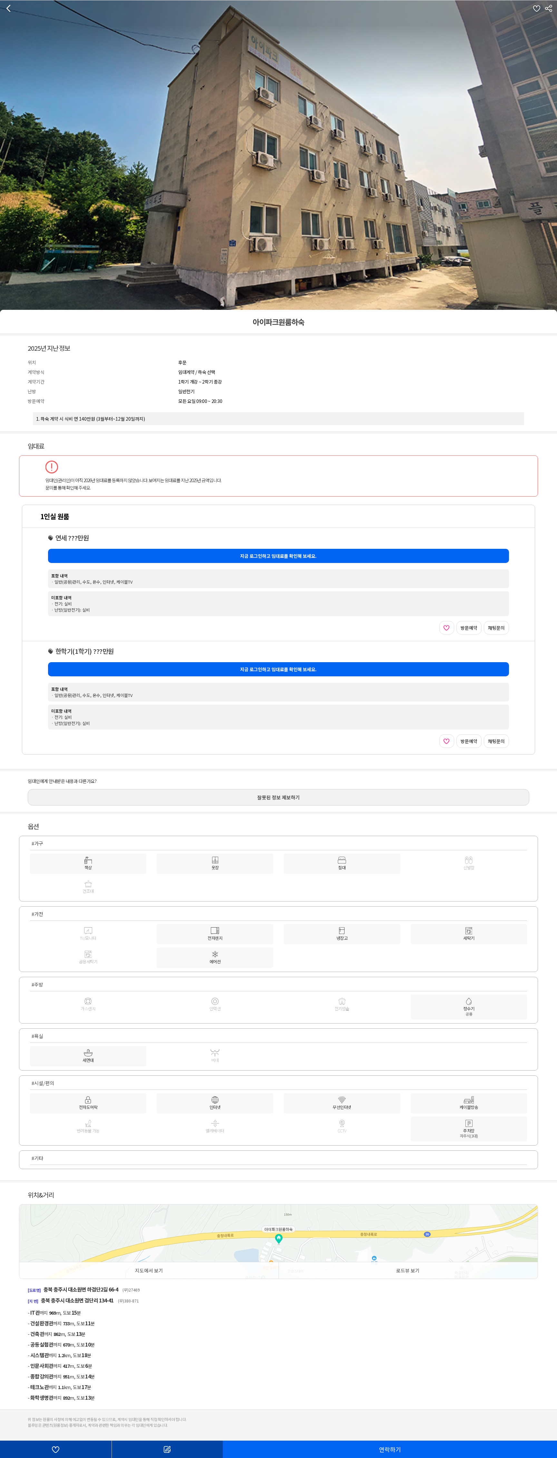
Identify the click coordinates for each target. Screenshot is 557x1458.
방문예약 (469, 627)
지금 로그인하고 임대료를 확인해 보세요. (278, 556)
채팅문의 (496, 627)
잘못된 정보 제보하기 (278, 797)
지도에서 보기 (149, 1270)
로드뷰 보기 (408, 1270)
